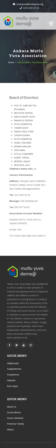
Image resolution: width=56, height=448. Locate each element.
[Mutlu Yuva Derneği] (21, 21)
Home (11, 62)
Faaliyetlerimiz (14, 368)
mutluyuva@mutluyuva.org (29, 4)
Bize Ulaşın (12, 386)
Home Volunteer (15, 418)
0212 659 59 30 (31, 8)
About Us (11, 406)
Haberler (11, 380)
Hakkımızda (13, 363)
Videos (10, 429)
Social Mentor (14, 412)
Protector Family (15, 423)
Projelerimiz (13, 374)
